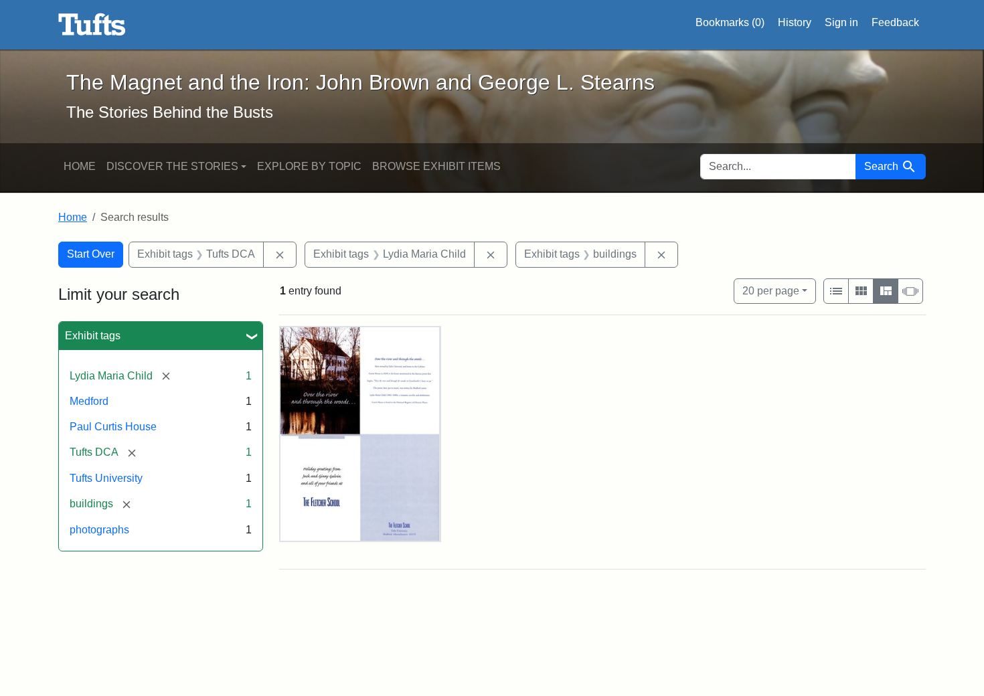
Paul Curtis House (113, 426)
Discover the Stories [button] (172, 166)
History (794, 22)
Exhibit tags (92, 335)
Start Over (90, 254)
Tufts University (106, 478)
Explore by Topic (309, 166)
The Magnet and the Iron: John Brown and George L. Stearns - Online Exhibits (92, 24)
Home (80, 166)
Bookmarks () (729, 22)
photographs (99, 529)
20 (770, 290)
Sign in (841, 22)
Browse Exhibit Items (436, 166)
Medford (89, 401)
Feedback (895, 22)
